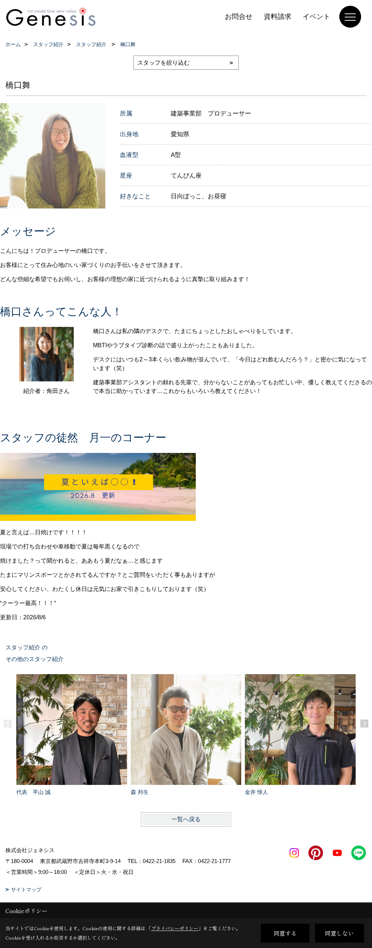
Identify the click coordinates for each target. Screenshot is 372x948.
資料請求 (277, 16)
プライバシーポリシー (174, 928)
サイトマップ (26, 889)
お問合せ (238, 16)
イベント (316, 16)
